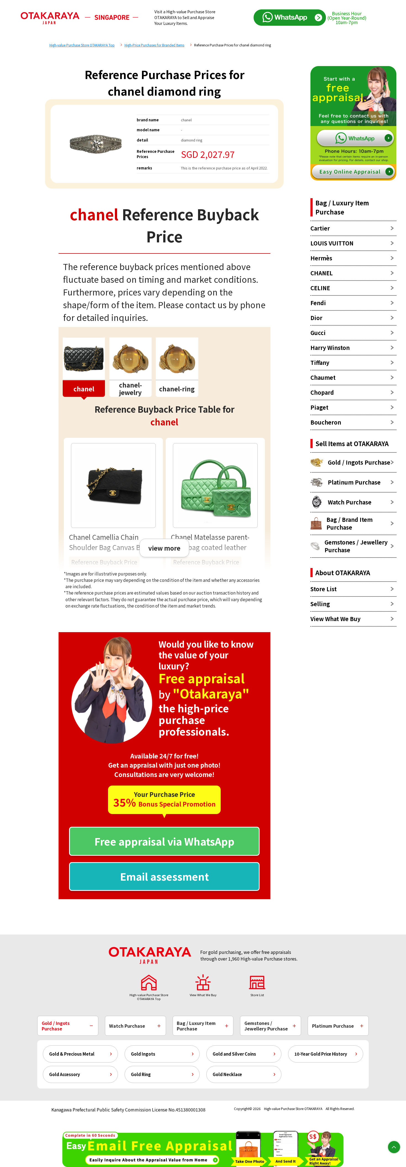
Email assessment (164, 876)
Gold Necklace (227, 1074)
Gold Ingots (143, 1054)
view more (164, 547)
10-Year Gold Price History (320, 1054)
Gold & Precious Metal (71, 1054)
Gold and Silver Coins (234, 1054)
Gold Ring (141, 1074)
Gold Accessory (64, 1074)
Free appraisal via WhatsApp (164, 841)
